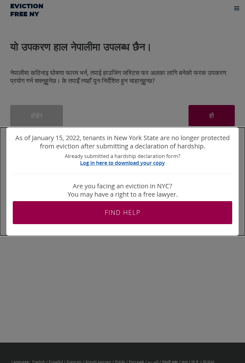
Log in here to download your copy (122, 162)
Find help (123, 212)
